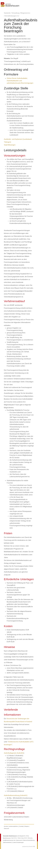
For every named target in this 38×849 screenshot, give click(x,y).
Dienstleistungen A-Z (12, 16)
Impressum (19, 840)
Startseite (7, 13)
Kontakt (21, 826)
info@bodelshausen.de (9, 840)
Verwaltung (15, 13)
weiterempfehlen (13, 826)
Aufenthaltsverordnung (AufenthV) (15, 795)
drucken (6, 826)
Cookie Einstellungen (18, 842)
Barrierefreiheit (7, 842)
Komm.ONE (32, 846)
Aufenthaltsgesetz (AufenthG (14, 753)
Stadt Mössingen (9, 145)
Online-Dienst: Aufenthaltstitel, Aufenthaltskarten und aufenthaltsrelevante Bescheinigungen (20, 80)
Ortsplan (26, 826)
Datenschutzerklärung (29, 840)
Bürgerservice (25, 13)
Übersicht (6, 828)
